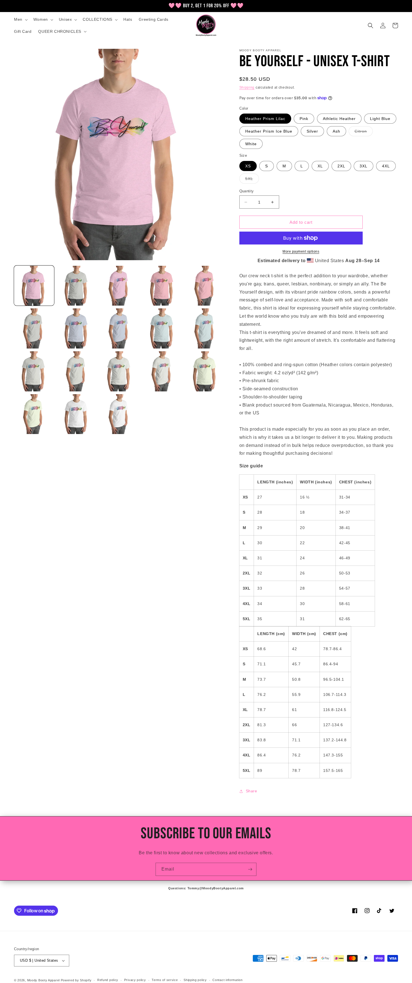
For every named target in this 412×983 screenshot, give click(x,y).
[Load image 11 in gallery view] (34, 371)
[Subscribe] (250, 869)
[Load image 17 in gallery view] (77, 414)
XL (320, 166)
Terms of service (165, 980)
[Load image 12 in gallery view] (77, 371)
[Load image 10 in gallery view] (205, 328)
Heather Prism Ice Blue (268, 131)
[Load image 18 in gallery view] (119, 414)
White (251, 144)
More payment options (301, 251)
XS (248, 166)
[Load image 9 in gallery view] (162, 328)
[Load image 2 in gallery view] (77, 286)
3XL (363, 166)
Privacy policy (135, 980)
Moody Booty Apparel (43, 980)
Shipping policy (195, 980)
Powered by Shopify (76, 980)
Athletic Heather (339, 118)
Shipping (247, 87)
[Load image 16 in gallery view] (34, 414)
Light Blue (380, 118)
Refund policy (107, 980)
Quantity (246, 191)
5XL (252, 180)
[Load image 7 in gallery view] (77, 328)
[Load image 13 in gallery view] (119, 371)
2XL (341, 166)
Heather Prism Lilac (265, 118)
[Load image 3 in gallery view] (119, 286)
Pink (304, 118)
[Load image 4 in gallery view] (162, 286)
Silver (312, 131)
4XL (386, 166)
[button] (20, 19)
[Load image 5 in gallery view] (205, 286)
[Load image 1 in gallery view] (34, 286)
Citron (364, 132)
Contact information (227, 980)
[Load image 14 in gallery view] (162, 371)
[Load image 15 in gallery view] (205, 371)
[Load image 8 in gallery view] (119, 328)
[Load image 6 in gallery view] (34, 328)
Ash (336, 131)
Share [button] (251, 791)
